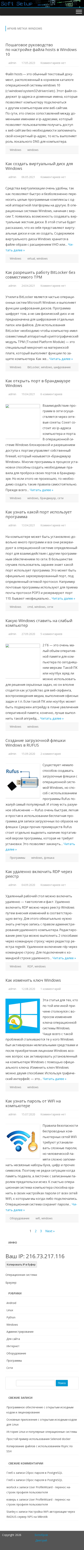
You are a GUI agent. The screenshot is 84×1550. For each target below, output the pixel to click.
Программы (17, 858)
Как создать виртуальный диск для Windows (39, 166)
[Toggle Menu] (79, 11)
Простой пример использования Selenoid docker (38, 1439)
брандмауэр (48, 498)
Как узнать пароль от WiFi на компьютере (33, 1103)
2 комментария (50, 754)
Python (10, 1317)
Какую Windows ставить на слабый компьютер (38, 623)
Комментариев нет (53, 63)
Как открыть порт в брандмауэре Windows (37, 383)
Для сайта (13, 1339)
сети (60, 498)
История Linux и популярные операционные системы (41, 1432)
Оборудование (19, 1218)
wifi (38, 1218)
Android (11, 1303)
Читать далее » (61, 359)
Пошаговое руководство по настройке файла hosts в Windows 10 (41, 49)
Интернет (13, 1346)
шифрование (62, 367)
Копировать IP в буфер (21, 1264)
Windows (15, 150)
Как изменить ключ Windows (33, 980)
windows (32, 150)
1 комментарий (50, 989)
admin (12, 63)
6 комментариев (51, 394)
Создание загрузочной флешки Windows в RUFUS (35, 743)
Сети (9, 1368)
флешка (49, 858)
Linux (9, 1310)
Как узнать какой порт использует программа (38, 514)
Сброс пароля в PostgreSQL (44, 1473)
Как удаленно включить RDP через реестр (38, 874)
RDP (30, 966)
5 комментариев (51, 634)
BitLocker (33, 367)
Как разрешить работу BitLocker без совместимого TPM (40, 275)
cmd (30, 607)
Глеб (9, 1473)
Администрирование (20, 1331)
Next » (50, 1231)
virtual (31, 258)
